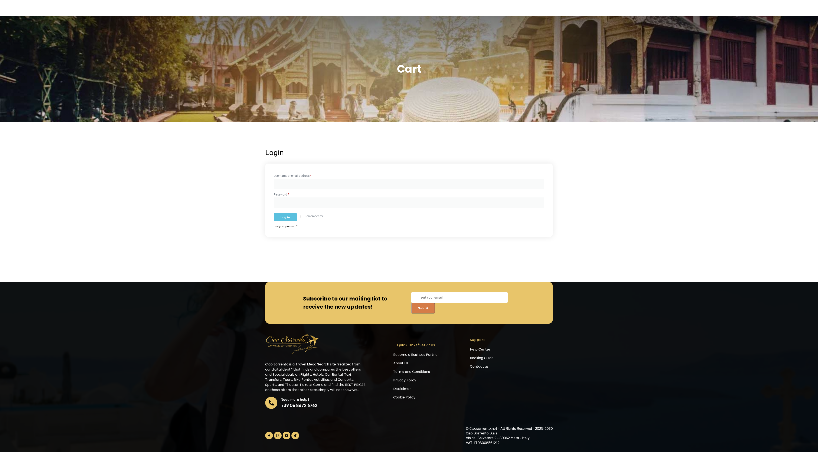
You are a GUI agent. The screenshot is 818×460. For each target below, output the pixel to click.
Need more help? (295, 399)
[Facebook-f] (269, 435)
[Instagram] (278, 435)
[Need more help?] (271, 403)
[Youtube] (286, 435)
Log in (285, 217)
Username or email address (298, 175)
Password (287, 193)
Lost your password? (286, 226)
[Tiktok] (295, 435)
